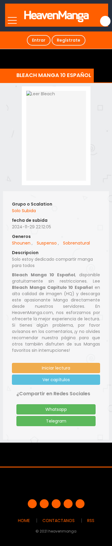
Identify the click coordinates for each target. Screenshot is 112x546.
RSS (90, 521)
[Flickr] (68, 503)
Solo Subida (24, 211)
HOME (24, 521)
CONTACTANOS (58, 521)
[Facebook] (32, 503)
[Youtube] (56, 503)
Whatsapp (56, 409)
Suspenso (47, 243)
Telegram (56, 421)
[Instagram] (80, 503)
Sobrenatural (76, 243)
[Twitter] (44, 503)
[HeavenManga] (57, 15)
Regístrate (68, 40)
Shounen (21, 243)
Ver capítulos (56, 380)
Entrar (38, 40)
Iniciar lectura (56, 368)
